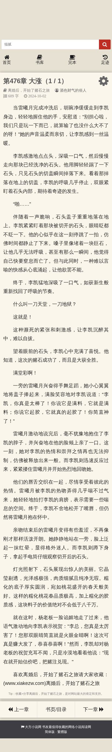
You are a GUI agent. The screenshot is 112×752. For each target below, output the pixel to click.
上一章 (21, 709)
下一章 (91, 709)
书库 (40, 62)
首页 (7, 62)
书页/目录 (56, 709)
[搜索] (105, 44)
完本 (72, 62)
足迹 (105, 62)
